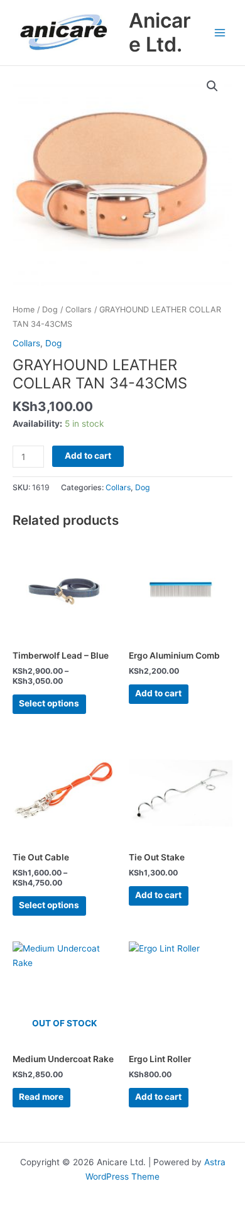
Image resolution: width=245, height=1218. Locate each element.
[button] (212, 86)
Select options (49, 703)
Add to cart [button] (158, 693)
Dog (50, 309)
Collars (78, 309)
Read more (41, 1097)
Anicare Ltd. (160, 32)
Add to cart (88, 456)
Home (24, 309)
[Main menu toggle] (220, 32)
